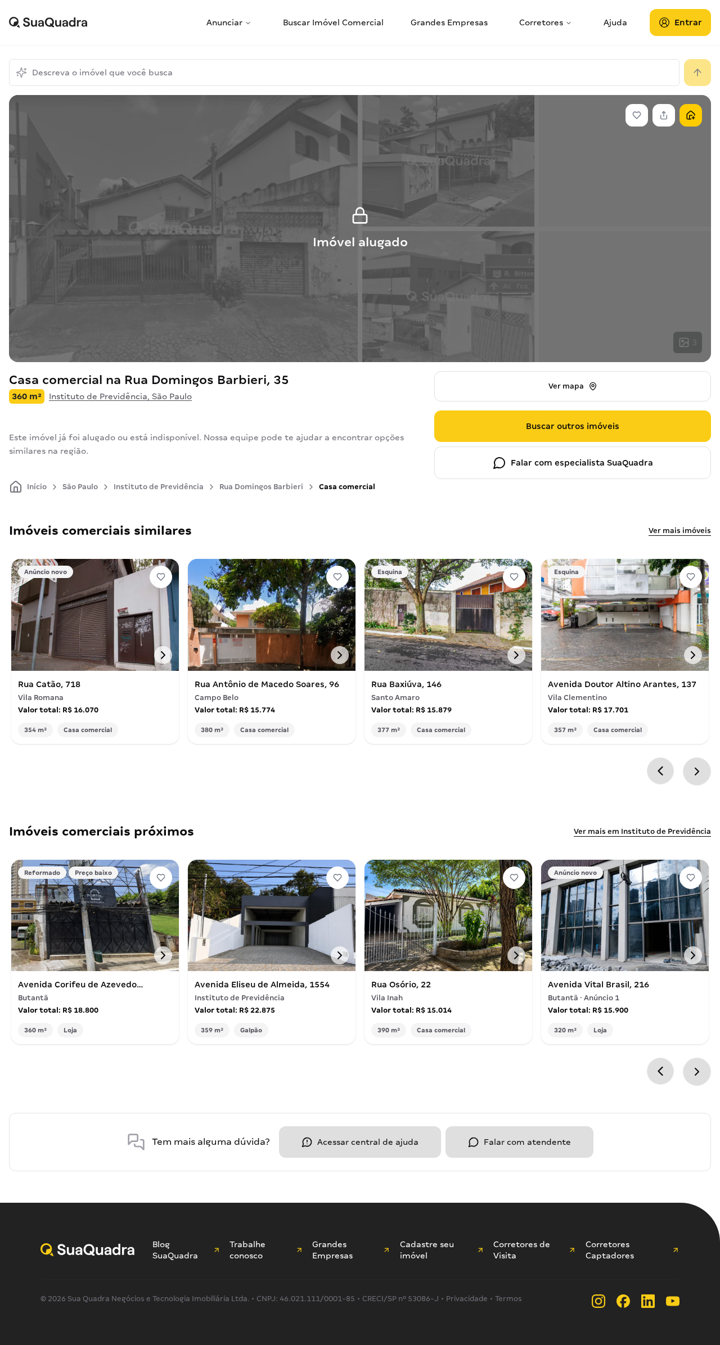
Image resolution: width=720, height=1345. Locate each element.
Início (37, 486)
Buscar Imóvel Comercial (333, 22)
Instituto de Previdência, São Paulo (120, 396)
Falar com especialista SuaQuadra (582, 462)
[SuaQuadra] (103, 22)
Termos (508, 1298)
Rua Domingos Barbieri (261, 486)
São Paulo (80, 486)
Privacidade (467, 1298)
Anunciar (224, 22)
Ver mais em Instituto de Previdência (642, 831)
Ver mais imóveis (680, 530)
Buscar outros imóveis (572, 426)
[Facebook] (623, 1301)
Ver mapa (566, 386)
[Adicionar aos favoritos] (161, 577)
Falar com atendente (527, 1142)
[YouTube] (673, 1301)
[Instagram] (598, 1301)
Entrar (688, 22)
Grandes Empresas (449, 22)
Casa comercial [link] (347, 486)
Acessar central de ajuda (367, 1142)
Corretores (541, 22)
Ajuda (615, 22)
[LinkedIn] (648, 1301)
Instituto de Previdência (159, 486)
